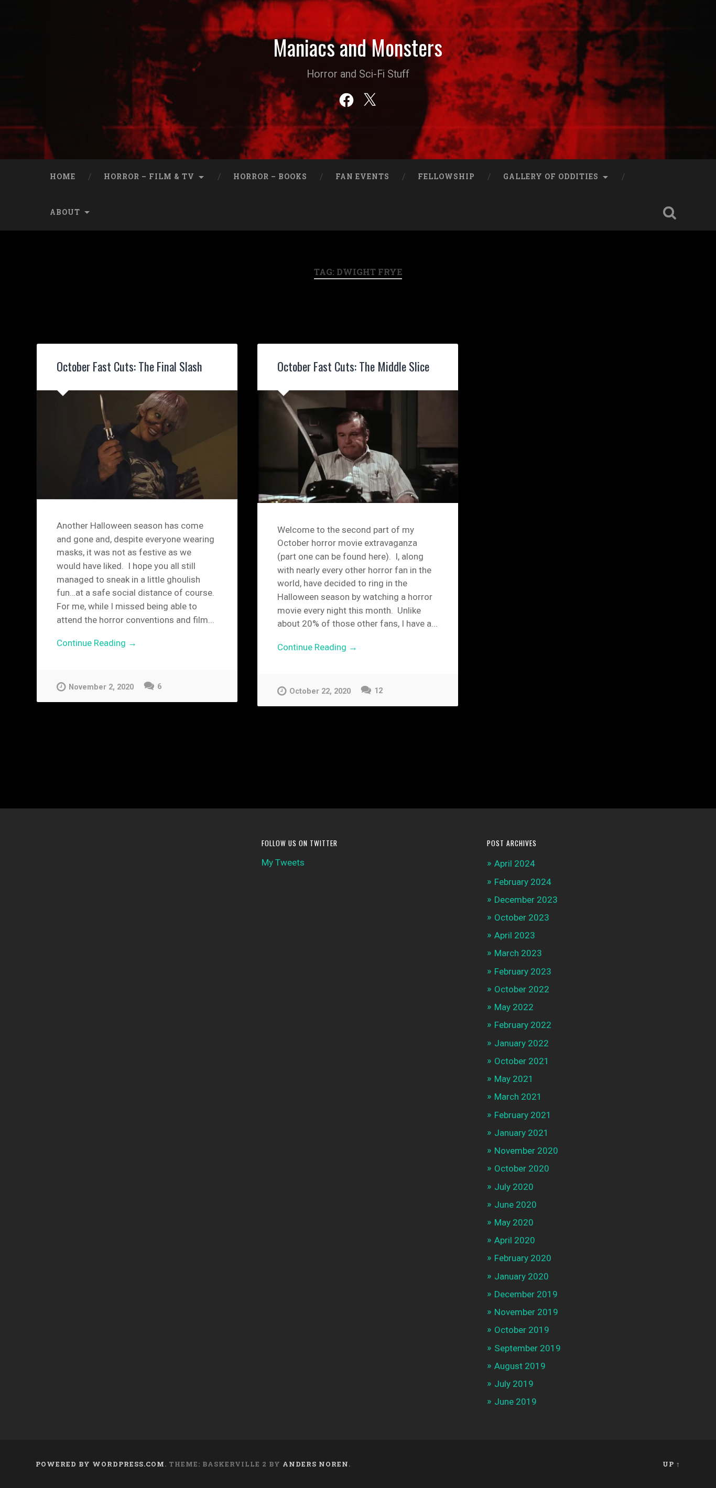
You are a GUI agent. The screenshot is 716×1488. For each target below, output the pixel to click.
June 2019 (515, 1401)
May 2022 (514, 1007)
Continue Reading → (97, 643)
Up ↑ (671, 1464)
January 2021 (521, 1133)
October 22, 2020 (320, 691)
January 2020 (521, 1276)
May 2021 (514, 1079)
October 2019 (521, 1330)
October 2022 (521, 989)
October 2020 (521, 1168)
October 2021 (521, 1061)
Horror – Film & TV (149, 176)
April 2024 (514, 863)
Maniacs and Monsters (357, 47)
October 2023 (521, 917)
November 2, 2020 (101, 687)
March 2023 (518, 953)
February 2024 (522, 882)
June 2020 (515, 1204)
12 (378, 690)
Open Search (669, 213)
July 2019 (514, 1383)
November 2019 (526, 1312)
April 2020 (514, 1240)
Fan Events (362, 176)
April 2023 (514, 935)
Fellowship (446, 176)
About (65, 212)
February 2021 (522, 1115)
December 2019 (526, 1294)
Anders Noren (316, 1464)
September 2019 (527, 1348)
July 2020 (514, 1186)
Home (62, 176)
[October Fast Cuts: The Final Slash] (137, 444)
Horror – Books (270, 176)
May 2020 (514, 1222)
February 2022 (522, 1025)
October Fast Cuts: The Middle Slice (353, 366)
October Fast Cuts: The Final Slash (129, 366)
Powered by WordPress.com (100, 1464)
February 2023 (522, 971)
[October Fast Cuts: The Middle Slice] (357, 446)
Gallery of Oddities (551, 176)
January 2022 (521, 1043)
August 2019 (520, 1366)
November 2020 (526, 1150)
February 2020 (522, 1258)
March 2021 (518, 1096)
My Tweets (283, 862)
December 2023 (526, 899)
